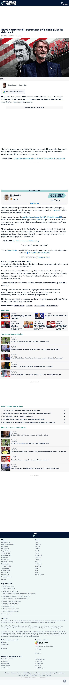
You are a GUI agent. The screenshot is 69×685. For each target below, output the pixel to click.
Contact (38, 673)
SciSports (58, 628)
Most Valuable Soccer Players (11, 609)
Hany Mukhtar (5, 548)
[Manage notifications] (64, 681)
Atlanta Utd (38, 555)
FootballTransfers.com (7, 659)
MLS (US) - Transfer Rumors (11, 603)
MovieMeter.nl (5, 663)
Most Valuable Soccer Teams (11, 611)
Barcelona (38, 566)
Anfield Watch (5, 668)
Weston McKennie (6, 577)
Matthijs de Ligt (52, 305)
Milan (36, 561)
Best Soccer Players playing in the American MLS (16, 596)
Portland (37, 548)
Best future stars (7, 614)
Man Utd (57, 210)
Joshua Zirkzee (39, 305)
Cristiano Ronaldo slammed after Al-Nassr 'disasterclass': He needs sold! (39, 158)
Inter (36, 568)
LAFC (36, 542)
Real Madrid (38, 564)
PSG (36, 570)
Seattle (37, 551)
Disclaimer (42, 675)
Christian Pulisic (5, 570)
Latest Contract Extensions (10, 591)
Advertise (20, 673)
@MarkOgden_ (13, 250)
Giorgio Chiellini (5, 553)
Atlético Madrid (39, 574)
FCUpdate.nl (4, 661)
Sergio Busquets (6, 551)
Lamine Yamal (5, 572)
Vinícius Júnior (5, 568)
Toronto (37, 546)
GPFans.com (38, 661)
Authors (48, 675)
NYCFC (37, 553)
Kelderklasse (38, 665)
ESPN (38, 220)
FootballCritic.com (40, 659)
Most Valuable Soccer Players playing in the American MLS (19, 593)
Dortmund (38, 557)
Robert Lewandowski (7, 561)
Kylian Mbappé (5, 564)
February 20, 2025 (43, 257)
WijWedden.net (5, 665)
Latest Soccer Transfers (9, 586)
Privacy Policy (34, 675)
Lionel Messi (5, 557)
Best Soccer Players (8, 606)
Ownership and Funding (48, 673)
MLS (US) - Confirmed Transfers (12, 601)
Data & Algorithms (29, 673)
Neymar (3, 579)
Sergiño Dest (5, 574)
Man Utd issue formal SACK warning (26, 241)
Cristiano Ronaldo (6, 566)
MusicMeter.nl (39, 663)
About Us (7, 673)
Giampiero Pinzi (5, 559)
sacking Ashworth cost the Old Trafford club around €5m (43, 217)
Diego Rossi (4, 546)
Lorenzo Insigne (5, 542)
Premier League (19, 305)
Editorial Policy (60, 673)
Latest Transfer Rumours (10, 588)
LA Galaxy (38, 544)
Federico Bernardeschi (7, 544)
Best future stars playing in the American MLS (16, 598)
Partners (13, 673)
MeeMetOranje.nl (40, 668)
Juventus (38, 559)
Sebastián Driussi (6, 555)
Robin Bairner (12, 85)
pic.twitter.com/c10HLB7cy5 (39, 253)
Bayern (37, 572)
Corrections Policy (23, 675)
